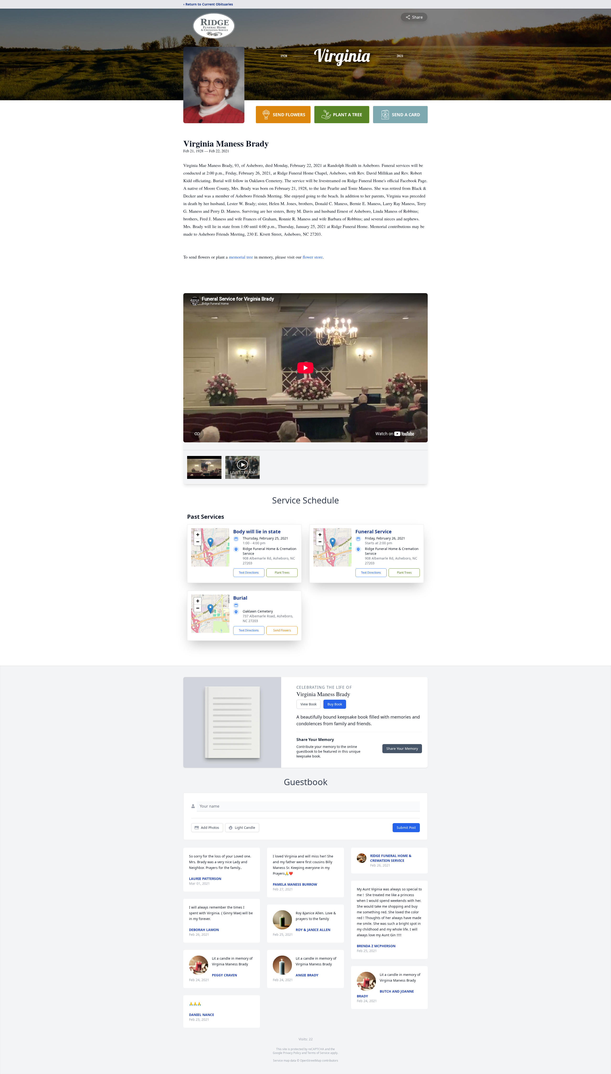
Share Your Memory (402, 748)
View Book (308, 704)
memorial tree (241, 257)
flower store (313, 257)
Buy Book (334, 704)
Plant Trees (282, 573)
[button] (210, 542)
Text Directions (249, 573)
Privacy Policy (292, 1053)
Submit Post (406, 827)
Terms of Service (318, 1053)
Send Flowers (282, 630)
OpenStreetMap (310, 1060)
